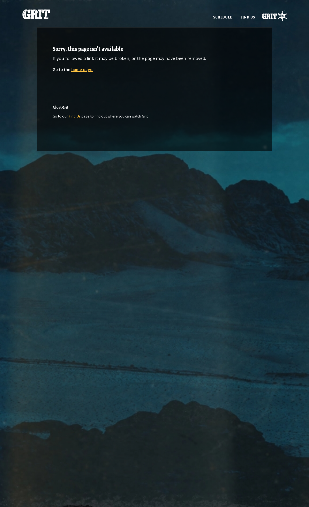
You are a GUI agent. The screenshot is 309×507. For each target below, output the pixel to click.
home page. (82, 69)
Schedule (222, 17)
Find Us (248, 17)
